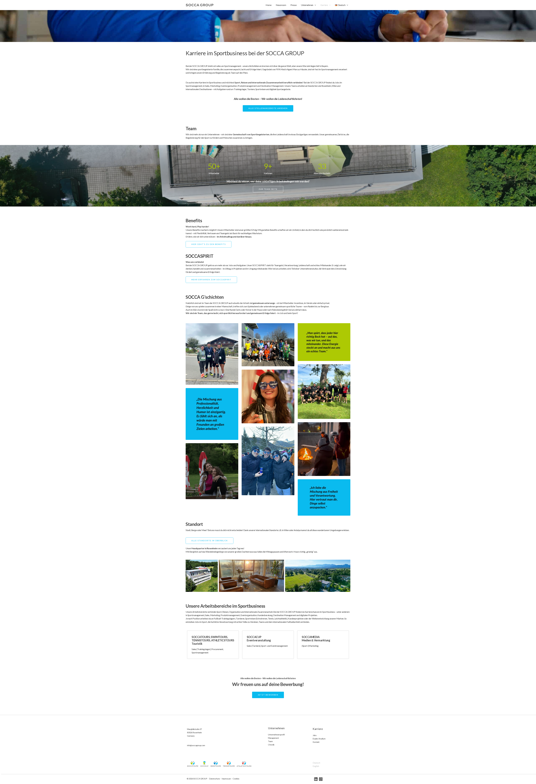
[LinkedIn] (316, 779)
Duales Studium (319, 738)
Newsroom (281, 5)
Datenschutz (214, 778)
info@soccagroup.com (196, 745)
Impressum (226, 778)
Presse (293, 5)
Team (270, 741)
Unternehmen (307, 5)
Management (273, 738)
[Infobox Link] (213, 644)
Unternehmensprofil (276, 734)
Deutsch (316, 762)
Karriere (324, 5)
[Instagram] (321, 779)
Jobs (314, 735)
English (316, 766)
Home (268, 5)
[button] (314, 5)
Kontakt (316, 742)
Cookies (236, 778)
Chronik (271, 744)
